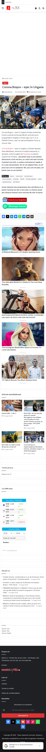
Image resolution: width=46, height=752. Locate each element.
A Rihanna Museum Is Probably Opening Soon (21, 252)
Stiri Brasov (16, 182)
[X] (7, 216)
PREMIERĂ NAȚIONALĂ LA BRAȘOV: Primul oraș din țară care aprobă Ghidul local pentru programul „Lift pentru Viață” (22, 590)
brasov (12, 176)
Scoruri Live (6, 629)
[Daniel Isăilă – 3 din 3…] (12, 405)
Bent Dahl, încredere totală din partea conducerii (11, 446)
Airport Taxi (5, 631)
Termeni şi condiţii (8, 688)
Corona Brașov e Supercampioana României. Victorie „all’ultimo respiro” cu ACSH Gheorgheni (34, 448)
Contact (4, 665)
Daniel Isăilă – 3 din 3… (9, 413)
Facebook (27, 154)
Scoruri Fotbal (6, 633)
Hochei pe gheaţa (31, 179)
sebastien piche (6, 182)
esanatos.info (23, 320)
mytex (39, 179)
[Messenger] (15, 216)
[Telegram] (23, 216)
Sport (11, 78)
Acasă (6, 78)
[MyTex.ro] (13, 8)
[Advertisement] (23, 41)
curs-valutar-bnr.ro (12, 550)
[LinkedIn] (11, 216)
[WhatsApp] (19, 216)
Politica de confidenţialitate (11, 693)
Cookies (4, 684)
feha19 (22, 179)
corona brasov (28, 176)
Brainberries (23, 255)
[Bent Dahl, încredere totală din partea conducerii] (12, 437)
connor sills (19, 176)
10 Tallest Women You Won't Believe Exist (19, 380)
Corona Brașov (7, 149)
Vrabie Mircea (8, 92)
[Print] (32, 216)
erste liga (15, 179)
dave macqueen (6, 179)
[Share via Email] (28, 216)
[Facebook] (3, 216)
